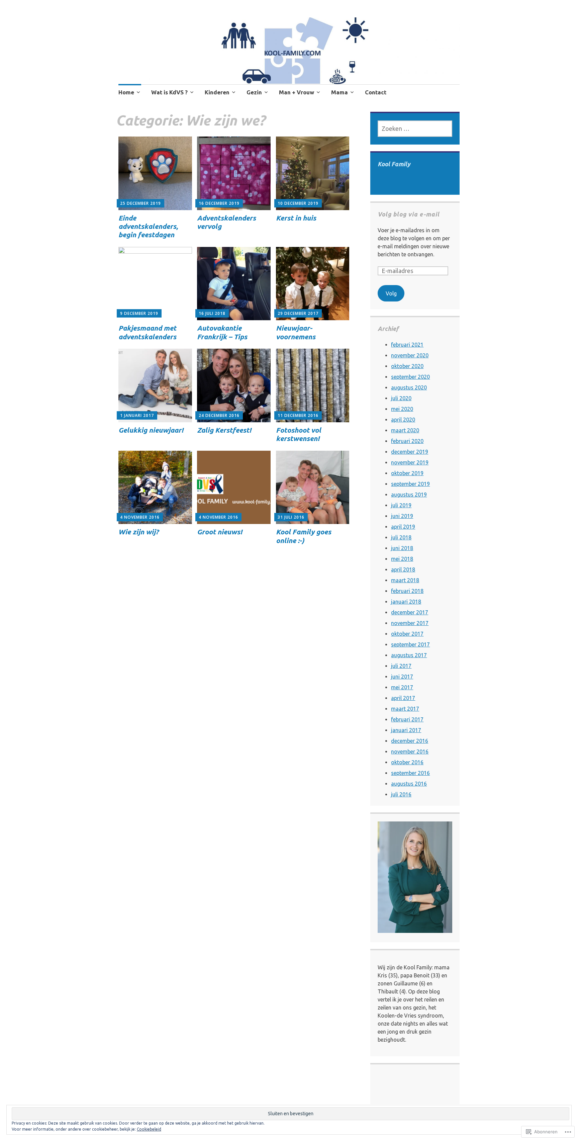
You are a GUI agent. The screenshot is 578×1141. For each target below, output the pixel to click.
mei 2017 (402, 687)
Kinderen (217, 92)
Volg (391, 293)
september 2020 (410, 377)
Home (126, 92)
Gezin (254, 92)
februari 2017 (407, 719)
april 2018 (403, 569)
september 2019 (410, 484)
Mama (339, 92)
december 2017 (409, 612)
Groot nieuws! (219, 532)
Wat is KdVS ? (169, 92)
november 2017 (409, 623)
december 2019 (409, 452)
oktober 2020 (407, 366)
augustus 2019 (409, 495)
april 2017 (403, 698)
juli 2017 (401, 666)
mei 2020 (402, 409)
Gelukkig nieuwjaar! (150, 430)
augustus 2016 (409, 784)
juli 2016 (401, 794)
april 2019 (403, 527)
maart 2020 (405, 430)
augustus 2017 (409, 655)
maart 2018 (405, 580)
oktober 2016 (407, 762)
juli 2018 (401, 537)
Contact (375, 92)
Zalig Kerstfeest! (224, 430)
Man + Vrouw (296, 92)
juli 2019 (401, 505)
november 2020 (409, 355)
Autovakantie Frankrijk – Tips (222, 332)
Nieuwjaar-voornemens (295, 332)
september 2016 (410, 773)
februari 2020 (407, 441)
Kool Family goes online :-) (303, 536)
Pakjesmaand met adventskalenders (147, 332)
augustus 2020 (409, 387)
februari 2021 (407, 345)
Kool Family (394, 164)
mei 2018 (402, 559)
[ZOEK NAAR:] (415, 128)
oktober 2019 (407, 473)
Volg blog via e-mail (409, 214)
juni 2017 (402, 677)
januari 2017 (406, 730)
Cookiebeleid (149, 1129)
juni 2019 (402, 516)
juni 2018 (402, 548)
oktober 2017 (407, 634)
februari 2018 (407, 591)
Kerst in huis (296, 218)
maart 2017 (405, 709)
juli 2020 (401, 398)
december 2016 (409, 741)
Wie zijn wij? (138, 532)
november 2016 (409, 752)
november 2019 (409, 462)
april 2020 (403, 420)
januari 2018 (406, 602)
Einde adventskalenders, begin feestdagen (148, 226)
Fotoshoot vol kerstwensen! (298, 434)
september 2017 (410, 644)
